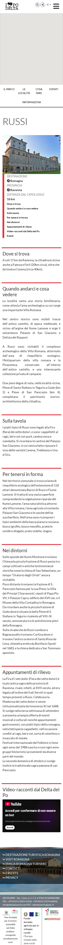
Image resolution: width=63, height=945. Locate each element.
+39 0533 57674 (41, 901)
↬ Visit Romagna (16, 859)
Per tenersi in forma (17, 217)
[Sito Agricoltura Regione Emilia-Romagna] (52, 919)
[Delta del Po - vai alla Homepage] (12, 6)
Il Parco (9, 89)
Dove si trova (13, 203)
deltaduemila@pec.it (43, 904)
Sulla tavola (13, 213)
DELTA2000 (9, 897)
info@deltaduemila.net (14, 904)
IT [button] (48, 4)
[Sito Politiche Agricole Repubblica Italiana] (26, 914)
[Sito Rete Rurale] (37, 914)
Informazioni (31, 102)
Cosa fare (39, 91)
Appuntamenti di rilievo (19, 226)
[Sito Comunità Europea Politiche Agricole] (31, 914)
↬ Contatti (11, 868)
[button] (37, 4)
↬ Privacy (10, 877)
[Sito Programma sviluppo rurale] (52, 912)
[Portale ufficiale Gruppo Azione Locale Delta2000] (6, 912)
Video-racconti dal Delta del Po (23, 231)
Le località (24, 91)
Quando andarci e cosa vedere (22, 208)
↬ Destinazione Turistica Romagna (31, 855)
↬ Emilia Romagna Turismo (24, 864)
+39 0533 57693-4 (17, 901)
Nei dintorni (13, 222)
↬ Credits (10, 873)
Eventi (53, 89)
